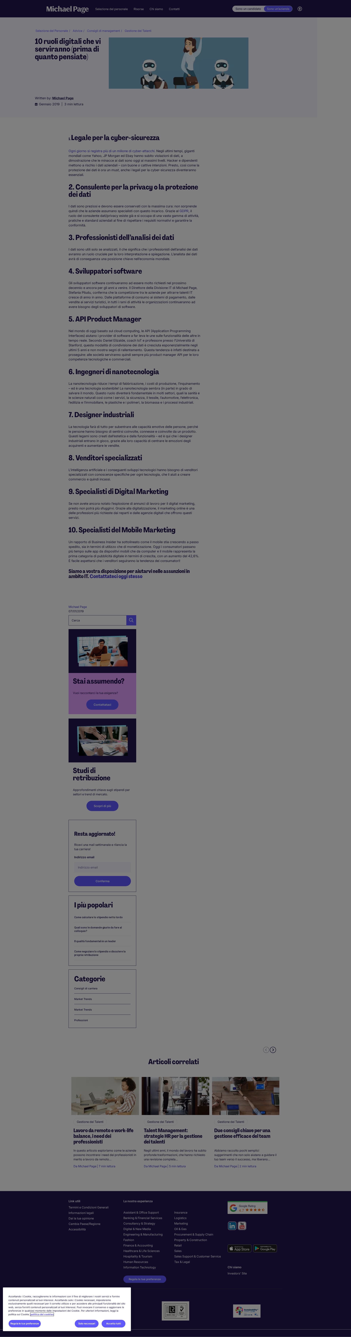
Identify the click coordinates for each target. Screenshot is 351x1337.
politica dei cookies (42, 1314)
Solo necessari (86, 1323)
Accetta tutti (113, 1323)
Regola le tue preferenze (24, 1323)
